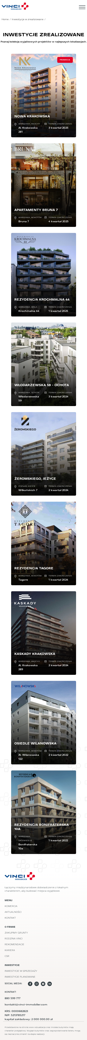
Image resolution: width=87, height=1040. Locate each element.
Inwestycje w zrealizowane (28, 20)
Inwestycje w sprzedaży (21, 971)
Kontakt (10, 918)
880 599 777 (12, 998)
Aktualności (13, 912)
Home (5, 20)
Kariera (10, 950)
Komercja (11, 906)
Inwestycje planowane (20, 977)
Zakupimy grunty (16, 933)
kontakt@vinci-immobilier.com (26, 1004)
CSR (7, 956)
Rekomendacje (14, 945)
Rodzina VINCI (13, 939)
